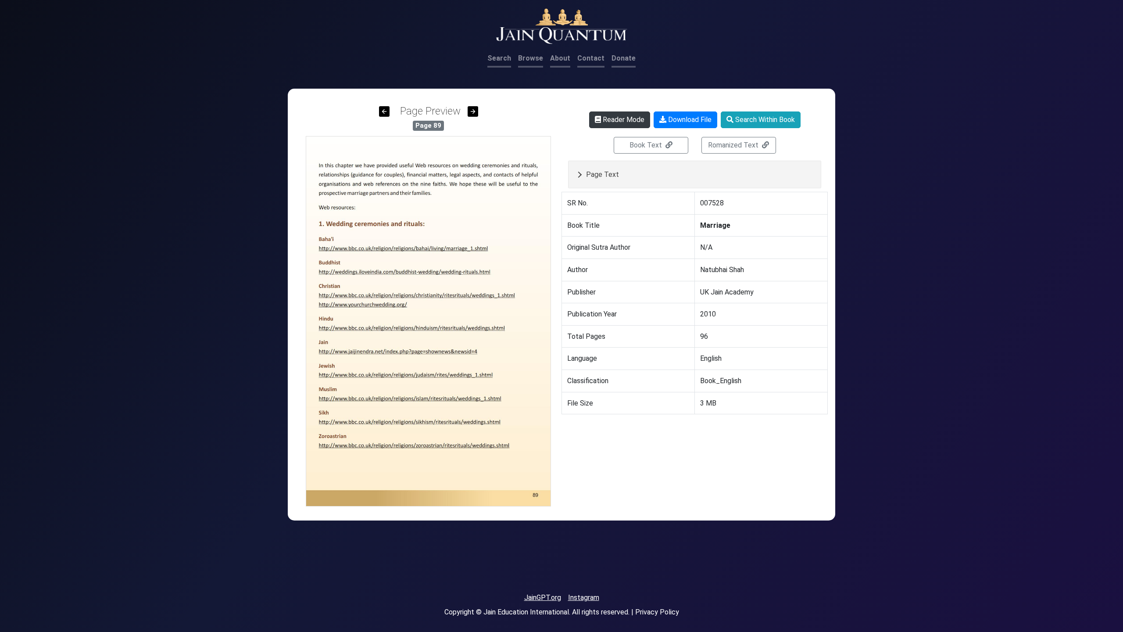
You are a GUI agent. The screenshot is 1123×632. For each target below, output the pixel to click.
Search (499, 58)
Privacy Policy (657, 612)
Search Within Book (764, 119)
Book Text (646, 145)
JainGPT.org (542, 597)
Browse (530, 58)
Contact (590, 58)
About (560, 58)
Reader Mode (622, 119)
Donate (624, 58)
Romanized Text (734, 145)
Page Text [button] (602, 174)
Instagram (583, 597)
